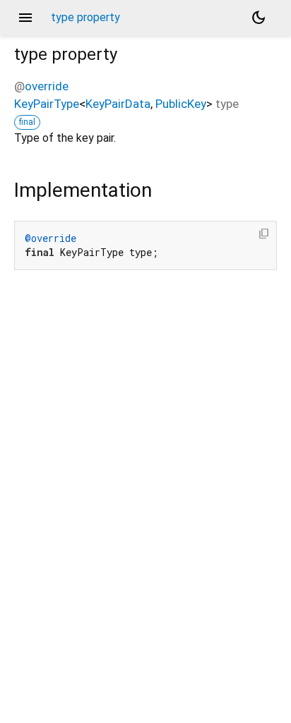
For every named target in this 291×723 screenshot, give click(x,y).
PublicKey (180, 104)
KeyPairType (46, 104)
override (47, 86)
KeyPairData (117, 104)
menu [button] (25, 17)
